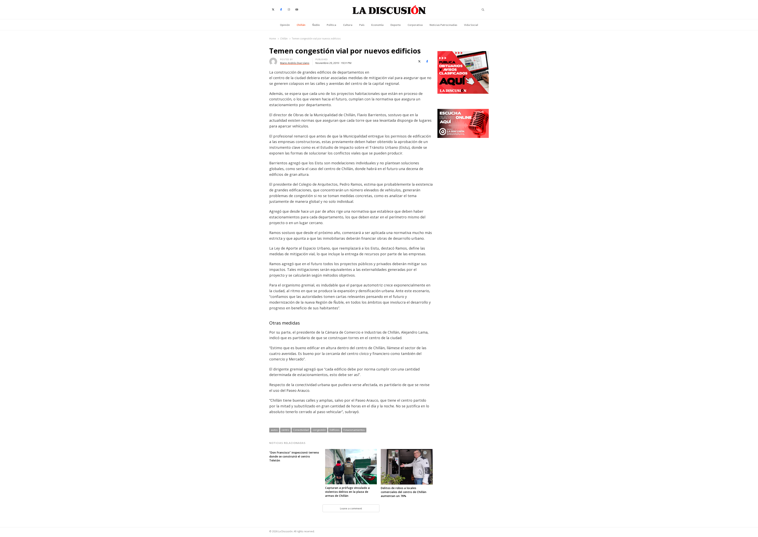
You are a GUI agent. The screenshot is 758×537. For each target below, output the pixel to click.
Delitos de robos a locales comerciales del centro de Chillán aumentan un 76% (403, 492)
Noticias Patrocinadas (443, 25)
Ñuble (316, 25)
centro (285, 430)
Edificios (335, 430)
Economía (377, 25)
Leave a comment (351, 508)
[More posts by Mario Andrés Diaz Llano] (273, 60)
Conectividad (301, 430)
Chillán (301, 25)
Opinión (285, 25)
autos (274, 430)
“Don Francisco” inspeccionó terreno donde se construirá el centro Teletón (294, 456)
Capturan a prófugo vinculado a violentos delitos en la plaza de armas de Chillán (347, 492)
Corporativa (415, 25)
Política (331, 25)
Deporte (395, 25)
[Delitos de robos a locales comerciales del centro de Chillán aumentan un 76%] (407, 451)
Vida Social (471, 25)
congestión (319, 430)
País (361, 25)
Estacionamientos (354, 430)
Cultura (347, 25)
